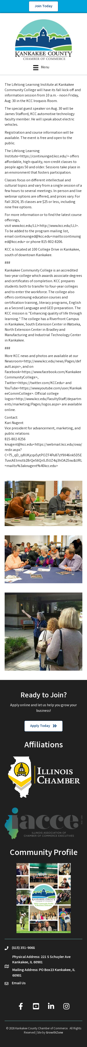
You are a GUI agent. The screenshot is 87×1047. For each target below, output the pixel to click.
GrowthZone (54, 1033)
